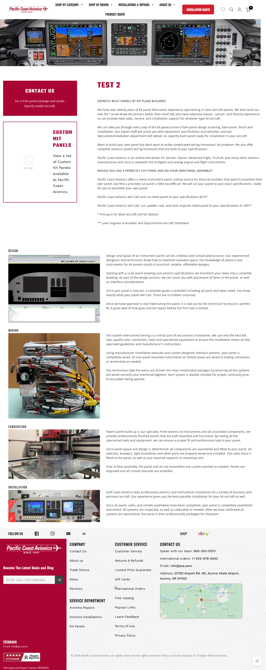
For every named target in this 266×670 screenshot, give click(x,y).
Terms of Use (125, 626)
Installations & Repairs (133, 4)
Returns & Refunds (129, 560)
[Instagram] (52, 534)
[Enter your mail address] (59, 580)
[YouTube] (68, 534)
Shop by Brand (98, 4)
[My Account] (239, 9)
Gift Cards (122, 579)
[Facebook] (37, 534)
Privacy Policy (125, 635)
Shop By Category (67, 4)
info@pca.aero (19, 646)
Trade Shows (79, 570)
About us (76, 560)
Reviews (76, 589)
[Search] (231, 9)
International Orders (130, 589)
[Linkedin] (84, 534)
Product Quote (115, 14)
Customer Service (128, 551)
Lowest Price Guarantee (133, 570)
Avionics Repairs (82, 607)
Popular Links (125, 607)
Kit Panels (77, 626)
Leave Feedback (127, 617)
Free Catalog (124, 598)
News (74, 579)
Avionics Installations (86, 617)
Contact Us (78, 551)
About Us (165, 4)
